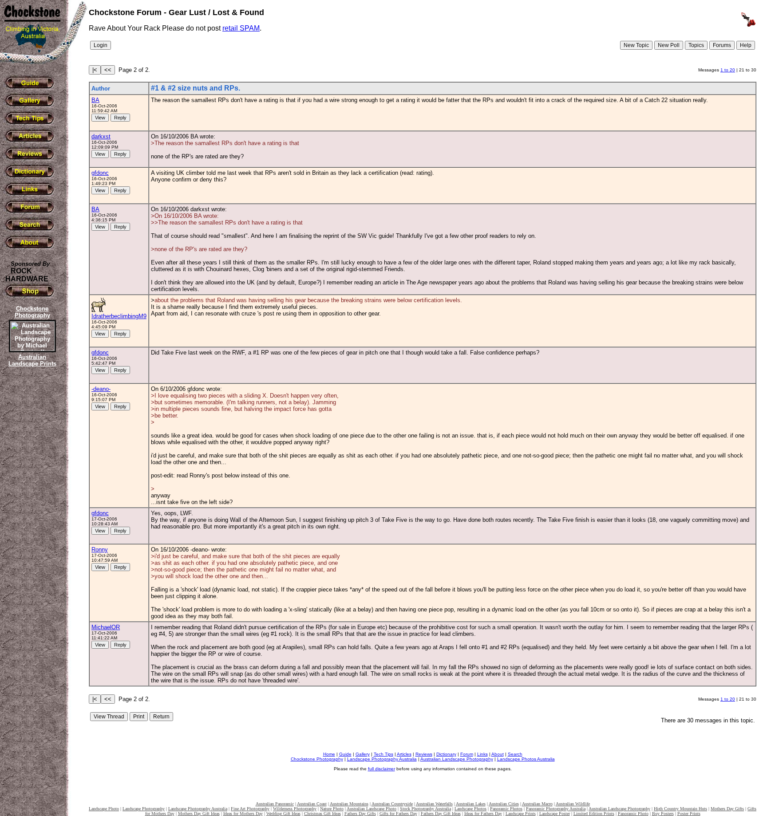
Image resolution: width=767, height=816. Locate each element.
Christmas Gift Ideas (322, 813)
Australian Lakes (471, 803)
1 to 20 (727, 69)
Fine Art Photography (250, 808)
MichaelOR (105, 627)
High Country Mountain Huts (680, 808)
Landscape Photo (104, 808)
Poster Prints (688, 813)
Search (515, 754)
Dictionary (446, 754)
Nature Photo (332, 808)
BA (95, 100)
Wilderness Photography (294, 808)
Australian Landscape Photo (371, 808)
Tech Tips (383, 754)
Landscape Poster (554, 813)
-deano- (101, 389)
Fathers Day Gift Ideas (441, 813)
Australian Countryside (392, 803)
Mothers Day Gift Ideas (199, 813)
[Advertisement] (31, 521)
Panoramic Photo (633, 813)
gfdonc (100, 173)
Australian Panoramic (275, 803)
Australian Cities (504, 803)
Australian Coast (312, 803)
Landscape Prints (521, 813)
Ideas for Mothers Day (243, 813)
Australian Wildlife (573, 803)
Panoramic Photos (506, 808)
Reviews (423, 754)
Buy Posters (663, 813)
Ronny (99, 549)
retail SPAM (241, 28)
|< (94, 70)
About (497, 754)
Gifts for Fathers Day (398, 813)
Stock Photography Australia (425, 808)
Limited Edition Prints (593, 813)
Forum (466, 754)
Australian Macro (537, 803)
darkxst (101, 136)
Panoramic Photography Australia (555, 808)
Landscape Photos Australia (526, 759)
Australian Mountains (349, 803)
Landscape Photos (470, 808)
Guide (345, 754)
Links (482, 754)
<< (107, 70)
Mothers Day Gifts (727, 808)
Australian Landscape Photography (456, 759)
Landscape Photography (144, 808)
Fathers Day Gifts (360, 813)
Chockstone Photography (317, 759)
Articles (404, 754)
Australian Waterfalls (434, 803)
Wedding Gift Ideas (283, 813)
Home (329, 754)
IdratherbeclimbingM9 (118, 316)
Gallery (363, 754)
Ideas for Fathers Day (483, 813)
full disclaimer (381, 768)
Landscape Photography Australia (382, 759)
